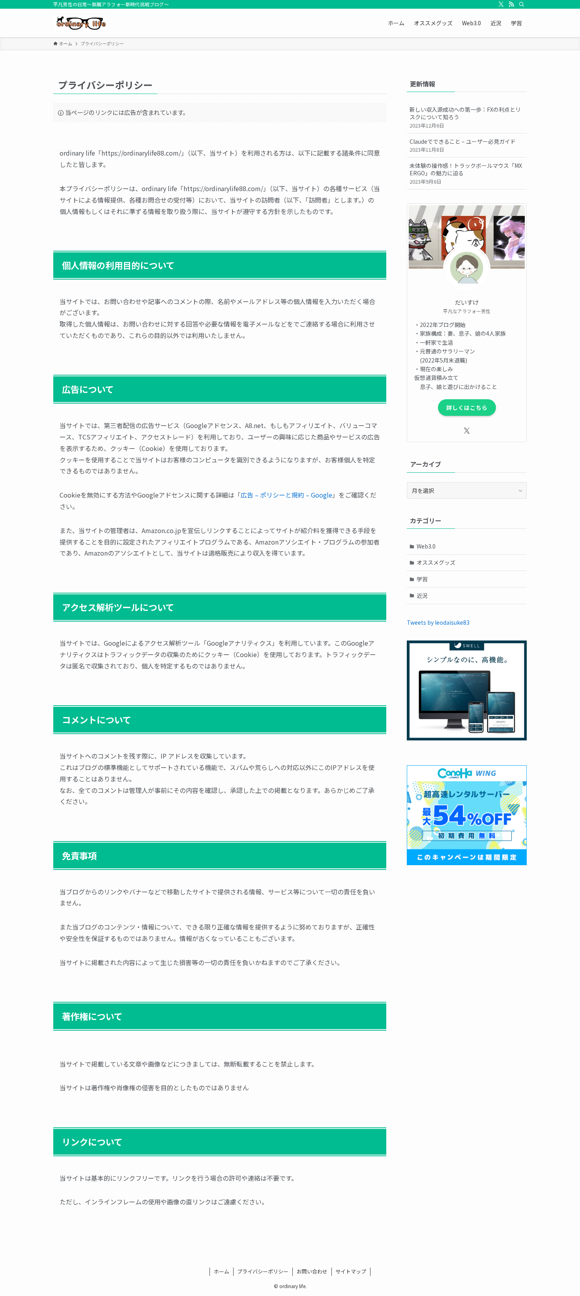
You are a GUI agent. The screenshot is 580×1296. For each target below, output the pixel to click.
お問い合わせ (312, 1271)
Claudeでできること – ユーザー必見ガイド (463, 145)
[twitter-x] (501, 4)
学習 (422, 579)
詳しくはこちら (467, 407)
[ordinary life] (80, 23)
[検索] (521, 4)
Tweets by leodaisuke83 (438, 622)
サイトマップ (350, 1271)
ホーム (221, 1271)
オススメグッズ (436, 562)
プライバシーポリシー (262, 1271)
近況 (422, 595)
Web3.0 (426, 546)
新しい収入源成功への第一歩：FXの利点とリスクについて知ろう (465, 117)
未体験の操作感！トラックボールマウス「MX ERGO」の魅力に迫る (466, 173)
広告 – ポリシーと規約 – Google (286, 495)
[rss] (511, 4)
